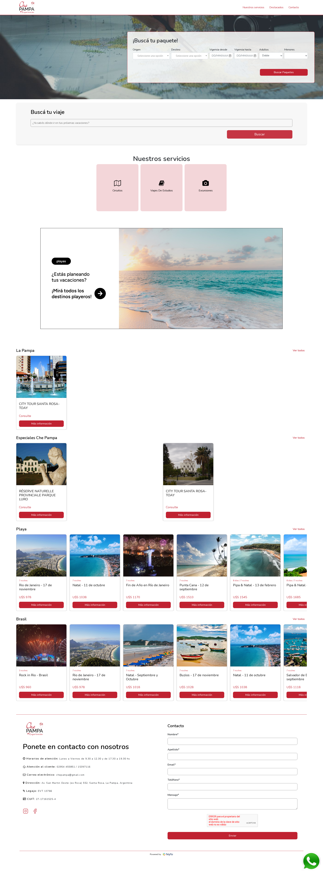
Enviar (232, 836)
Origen (136, 49)
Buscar (259, 134)
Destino (175, 49)
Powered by (155, 854)
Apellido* (173, 749)
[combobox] (151, 55)
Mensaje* (173, 795)
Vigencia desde (218, 49)
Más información (41, 423)
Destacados (276, 7)
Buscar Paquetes (284, 72)
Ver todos (299, 350)
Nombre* (173, 734)
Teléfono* (174, 780)
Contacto (294, 7)
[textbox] (151, 55)
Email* (172, 765)
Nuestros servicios (253, 7)
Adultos (264, 49)
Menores (289, 49)
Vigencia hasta (242, 49)
